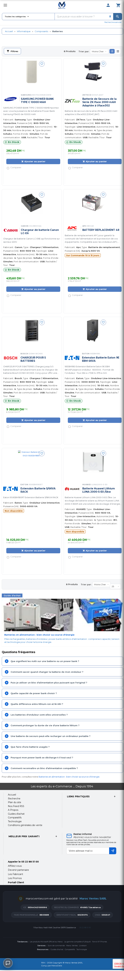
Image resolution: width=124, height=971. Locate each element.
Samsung (36, 95)
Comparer (15, 167)
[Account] (108, 5)
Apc (88, 226)
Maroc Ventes (72, 945)
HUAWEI (95, 484)
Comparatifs (70, 949)
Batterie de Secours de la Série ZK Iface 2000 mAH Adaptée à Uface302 (99, 102)
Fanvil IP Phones (99, 942)
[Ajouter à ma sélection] (42, 64)
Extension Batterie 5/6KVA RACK (38, 490)
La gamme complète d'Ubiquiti (77, 942)
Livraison (83, 945)
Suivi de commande (56, 945)
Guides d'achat (57, 949)
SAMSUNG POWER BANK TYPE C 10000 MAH (37, 100)
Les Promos (15, 878)
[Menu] (5, 5)
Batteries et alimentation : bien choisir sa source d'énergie (69, 776)
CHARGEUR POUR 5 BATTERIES (33, 359)
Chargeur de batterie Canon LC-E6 (40, 231)
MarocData (57, 965)
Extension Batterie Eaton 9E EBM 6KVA (100, 359)
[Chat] (8, 963)
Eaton (91, 353)
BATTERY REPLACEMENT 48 (100, 229)
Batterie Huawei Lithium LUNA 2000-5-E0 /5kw (98, 490)
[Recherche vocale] (110, 16)
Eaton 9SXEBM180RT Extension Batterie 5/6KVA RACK (30, 497)
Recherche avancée (112, 22)
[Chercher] (117, 16)
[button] (112, 51)
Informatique (24, 31)
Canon (31, 226)
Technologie (81, 949)
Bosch (32, 353)
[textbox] (81, 16)
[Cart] (118, 5)
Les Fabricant (15, 874)
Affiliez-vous (15, 865)
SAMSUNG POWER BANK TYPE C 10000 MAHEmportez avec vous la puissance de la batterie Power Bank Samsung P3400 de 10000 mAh (31, 111)
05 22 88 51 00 (30, 861)
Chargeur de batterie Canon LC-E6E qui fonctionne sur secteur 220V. (31, 240)
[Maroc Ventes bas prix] (62, 5)
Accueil (9, 31)
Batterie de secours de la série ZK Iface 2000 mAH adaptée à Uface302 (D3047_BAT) (91, 112)
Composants (41, 31)
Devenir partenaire (18, 869)
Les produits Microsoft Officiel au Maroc (46, 942)
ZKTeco (93, 95)
